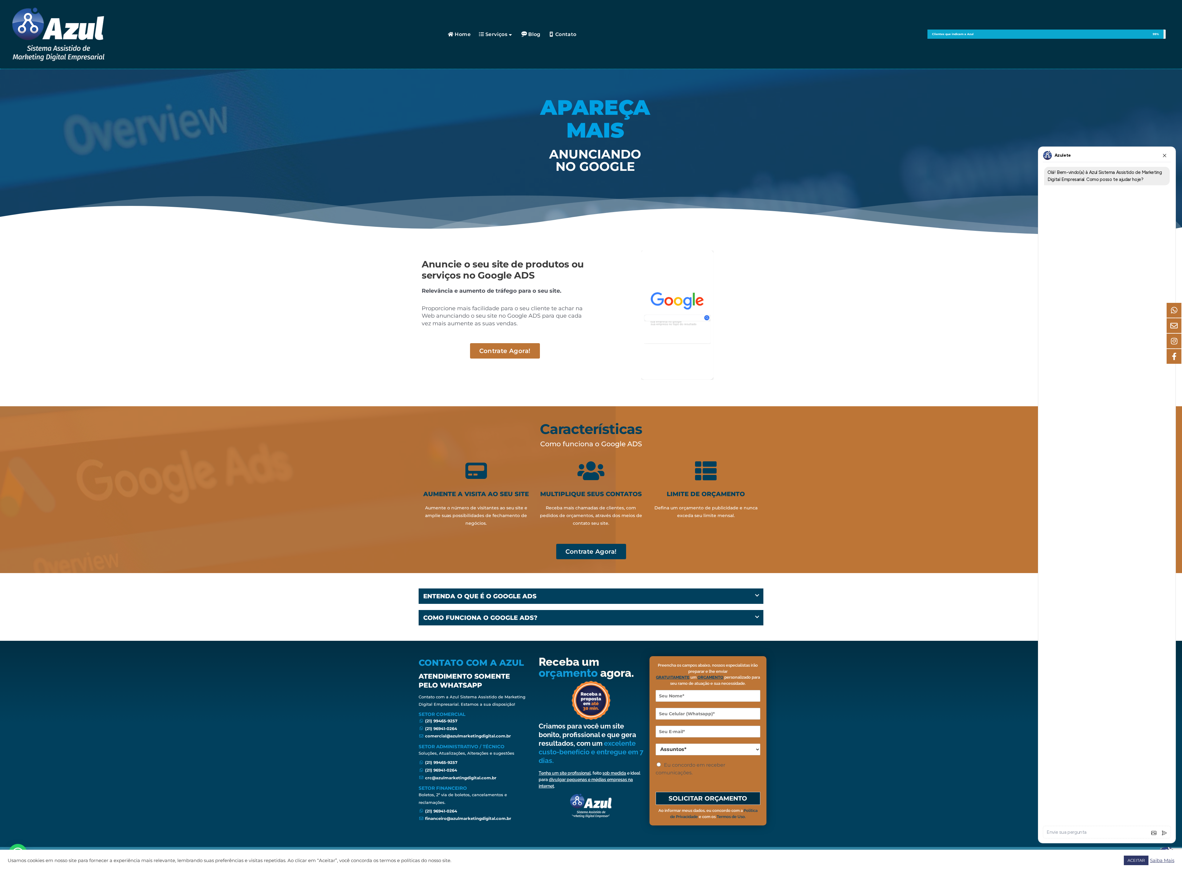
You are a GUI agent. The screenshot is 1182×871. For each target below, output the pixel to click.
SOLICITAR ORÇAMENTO (708, 798)
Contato (566, 34)
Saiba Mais (1162, 860)
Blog (534, 34)
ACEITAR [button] (1136, 860)
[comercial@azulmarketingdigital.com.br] (474, 736)
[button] (591, 596)
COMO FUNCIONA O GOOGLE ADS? (480, 617)
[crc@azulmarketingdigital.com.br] (474, 778)
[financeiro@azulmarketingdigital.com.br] (474, 818)
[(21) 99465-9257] (474, 721)
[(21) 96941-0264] (474, 729)
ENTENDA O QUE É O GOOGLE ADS (480, 596)
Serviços (496, 34)
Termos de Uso (731, 816)
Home (463, 34)
